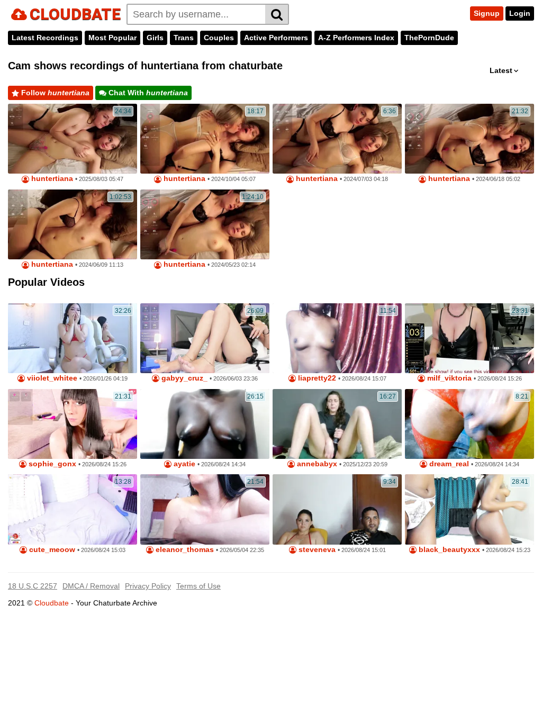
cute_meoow (51, 550)
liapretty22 (316, 378)
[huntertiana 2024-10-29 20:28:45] (337, 139)
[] (277, 14)
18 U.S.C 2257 (32, 586)
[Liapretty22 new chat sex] (337, 338)
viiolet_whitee (51, 378)
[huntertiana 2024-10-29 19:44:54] (469, 139)
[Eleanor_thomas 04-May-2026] (204, 509)
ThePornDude (429, 37)
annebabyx (316, 464)
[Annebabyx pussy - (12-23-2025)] (337, 424)
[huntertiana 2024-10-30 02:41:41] (204, 224)
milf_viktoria (448, 378)
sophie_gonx (51, 464)
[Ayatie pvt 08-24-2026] (204, 424)
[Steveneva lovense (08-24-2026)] (337, 509)
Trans (184, 37)
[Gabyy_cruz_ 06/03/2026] (204, 338)
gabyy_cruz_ (183, 378)
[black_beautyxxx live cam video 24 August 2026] (469, 509)
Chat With (147, 92)
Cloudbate (51, 603)
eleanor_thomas (183, 550)
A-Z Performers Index (356, 37)
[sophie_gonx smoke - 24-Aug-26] (72, 424)
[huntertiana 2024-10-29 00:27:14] (72, 224)
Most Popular (112, 37)
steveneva (316, 550)
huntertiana (51, 179)
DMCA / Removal (91, 586)
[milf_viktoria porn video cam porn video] (469, 338)
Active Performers (276, 37)
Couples (219, 37)
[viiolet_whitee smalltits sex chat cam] (72, 338)
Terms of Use (198, 586)
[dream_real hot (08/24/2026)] (469, 424)
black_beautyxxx (448, 550)
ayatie (183, 464)
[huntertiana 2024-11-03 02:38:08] (72, 139)
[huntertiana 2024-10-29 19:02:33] (204, 139)
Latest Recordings (45, 37)
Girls (155, 37)
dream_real (448, 464)
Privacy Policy (148, 586)
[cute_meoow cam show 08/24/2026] (72, 509)
